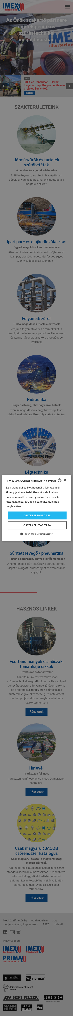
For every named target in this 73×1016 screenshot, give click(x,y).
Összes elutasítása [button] (37, 525)
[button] (36, 534)
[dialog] (36, 508)
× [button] (64, 480)
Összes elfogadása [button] (37, 515)
